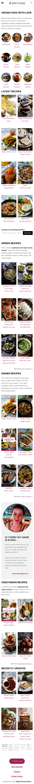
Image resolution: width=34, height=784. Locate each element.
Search (27, 233)
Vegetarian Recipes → (25, 664)
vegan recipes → (27, 496)
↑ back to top (17, 761)
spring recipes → (27, 369)
